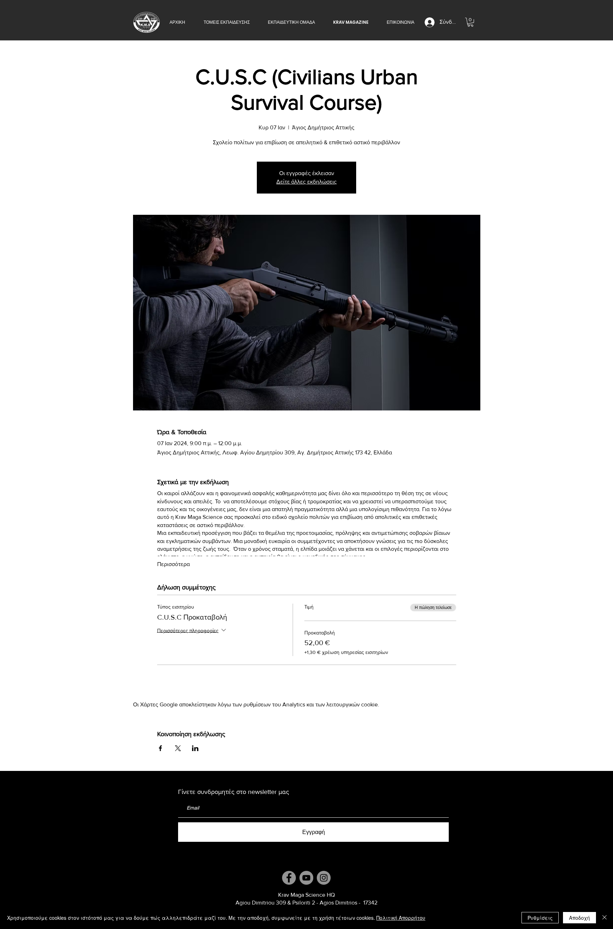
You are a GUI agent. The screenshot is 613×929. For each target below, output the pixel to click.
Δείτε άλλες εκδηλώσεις (306, 182)
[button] (226, 22)
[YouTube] (306, 878)
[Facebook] (289, 878)
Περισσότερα (173, 564)
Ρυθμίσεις (540, 917)
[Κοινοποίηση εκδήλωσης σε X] (178, 748)
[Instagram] (324, 878)
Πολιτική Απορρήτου (400, 917)
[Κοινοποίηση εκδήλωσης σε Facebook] (160, 748)
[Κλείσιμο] (604, 917)
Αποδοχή (579, 917)
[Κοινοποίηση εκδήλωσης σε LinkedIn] (195, 748)
